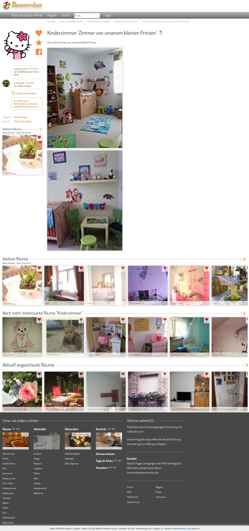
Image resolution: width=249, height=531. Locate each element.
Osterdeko (69, 458)
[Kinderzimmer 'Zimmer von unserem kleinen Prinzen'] (84, 98)
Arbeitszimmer (9, 488)
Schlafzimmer (9, 463)
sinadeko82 (19, 82)
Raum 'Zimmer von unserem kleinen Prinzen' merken (38, 42)
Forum (65, 15)
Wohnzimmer (9, 453)
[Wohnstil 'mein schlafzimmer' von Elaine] (47, 444)
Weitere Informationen (175, 528)
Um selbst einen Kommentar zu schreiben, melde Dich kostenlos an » (26, 103)
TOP (13, 429)
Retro (36, 478)
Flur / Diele (8, 483)
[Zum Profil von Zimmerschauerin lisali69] (17, 44)
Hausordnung (133, 501)
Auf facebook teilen (38, 51)
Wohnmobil (8, 522)
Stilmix (37, 473)
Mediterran (39, 493)
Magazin (52, 15)
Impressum (161, 496)
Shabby (37, 483)
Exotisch (37, 453)
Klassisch (38, 463)
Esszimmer (8, 473)
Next (41, 129)
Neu (113, 429)
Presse (158, 491)
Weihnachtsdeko (72, 453)
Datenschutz (132, 496)
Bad (4, 468)
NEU (18, 429)
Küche (5, 458)
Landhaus (38, 468)
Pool (5, 512)
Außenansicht (9, 517)
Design (37, 458)
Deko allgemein (72, 463)
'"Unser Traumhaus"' (23, 121)
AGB (129, 491)
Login (108, 15)
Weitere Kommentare (25, 94)
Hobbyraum (8, 493)
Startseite (51, 21)
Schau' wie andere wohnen (27, 15)
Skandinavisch (40, 488)
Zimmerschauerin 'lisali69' (98, 21)
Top (108, 429)
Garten (6, 507)
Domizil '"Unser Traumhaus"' (126, 21)
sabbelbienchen (21, 68)
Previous (38, 129)
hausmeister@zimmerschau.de (142, 472)
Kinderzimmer (20, 116)
